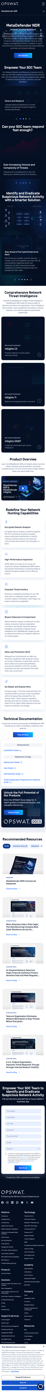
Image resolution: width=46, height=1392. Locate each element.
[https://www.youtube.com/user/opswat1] (32, 1202)
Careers (26, 1313)
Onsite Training (28, 1275)
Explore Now (13, 812)
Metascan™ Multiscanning (31, 1222)
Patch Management (6, 1288)
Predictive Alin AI (29, 1216)
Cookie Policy (15, 1371)
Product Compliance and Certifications (31, 1309)
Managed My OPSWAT (7, 1333)
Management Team (29, 1298)
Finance (3, 1306)
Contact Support (5, 1319)
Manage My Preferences (23, 1377)
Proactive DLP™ (28, 1232)
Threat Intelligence (29, 1239)
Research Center (28, 1258)
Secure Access (5, 1237)
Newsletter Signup (29, 1305)
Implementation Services (8, 1336)
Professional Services (7, 1329)
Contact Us (27, 1319)
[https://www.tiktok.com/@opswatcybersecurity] (22, 1202)
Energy (3, 1303)
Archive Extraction (29, 1252)
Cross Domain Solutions (7, 1253)
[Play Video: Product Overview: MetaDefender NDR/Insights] (23, 488)
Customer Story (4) (20, 846)
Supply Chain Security (7, 1226)
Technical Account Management (10, 1326)
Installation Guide (11, 750)
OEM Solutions (5, 1260)
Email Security (5, 1243)
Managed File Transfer (7, 1247)
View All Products (6, 1273)
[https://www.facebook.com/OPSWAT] (2, 1202)
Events (26, 1343)
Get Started (23, 55)
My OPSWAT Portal (6, 1339)
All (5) (6, 846)
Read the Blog (11, 935)
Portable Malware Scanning (8, 1263)
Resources (27, 1285)
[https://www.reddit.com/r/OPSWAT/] (17, 1202)
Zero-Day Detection (6, 1240)
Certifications (28, 1272)
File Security (4, 1216)
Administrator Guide (12, 774)
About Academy (28, 1268)
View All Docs (23, 735)
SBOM (25, 1242)
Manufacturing (5, 1309)
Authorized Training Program (32, 1282)
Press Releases (28, 1336)
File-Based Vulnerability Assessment (34, 1245)
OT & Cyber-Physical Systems (9, 1250)
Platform (5, 1212)
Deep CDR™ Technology (30, 1226)
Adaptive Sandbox (29, 1235)
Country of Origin (28, 1249)
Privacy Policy (24, 1157)
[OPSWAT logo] (9, 4)
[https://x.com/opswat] (27, 1202)
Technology (29, 1212)
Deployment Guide (12, 762)
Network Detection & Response (9, 1229)
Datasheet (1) (36, 846)
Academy (28, 1265)
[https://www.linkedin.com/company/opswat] (12, 1202)
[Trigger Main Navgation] (43, 3)
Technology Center (29, 1255)
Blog (25, 1329)
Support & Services (10, 1316)
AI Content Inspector (30, 1219)
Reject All (23, 1383)
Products (5, 1270)
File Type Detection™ (30, 1229)
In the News (27, 1339)
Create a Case (5, 1323)
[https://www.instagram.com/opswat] (7, 1202)
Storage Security (5, 1219)
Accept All (23, 1388)
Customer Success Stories (31, 1333)
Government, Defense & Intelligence (11, 1296)
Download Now (12, 889)
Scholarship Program (30, 1278)
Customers (27, 1301)
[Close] (43, 1346)
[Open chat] (40, 1386)
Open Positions (28, 1316)
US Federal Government (7, 1300)
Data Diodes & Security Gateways (10, 1257)
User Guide (8, 768)
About (25, 1295)
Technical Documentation (8, 1342)
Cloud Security (5, 1222)
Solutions (5, 1280)
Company (28, 1291)
